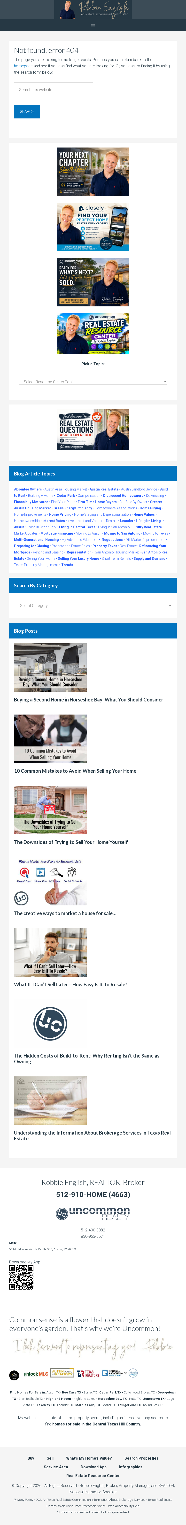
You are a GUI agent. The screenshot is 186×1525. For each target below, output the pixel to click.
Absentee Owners (28, 489)
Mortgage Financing (56, 533)
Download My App (24, 1262)
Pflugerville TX (129, 1405)
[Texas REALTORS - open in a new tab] (88, 1379)
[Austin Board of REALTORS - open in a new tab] (62, 1379)
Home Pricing (60, 514)
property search (87, 1418)
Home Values (144, 514)
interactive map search (143, 1418)
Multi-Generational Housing (36, 540)
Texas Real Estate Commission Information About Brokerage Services (96, 1500)
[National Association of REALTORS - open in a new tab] (114, 1379)
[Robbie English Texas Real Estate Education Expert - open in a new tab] (14, 1379)
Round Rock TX (153, 1405)
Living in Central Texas (77, 527)
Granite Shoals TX (30, 1399)
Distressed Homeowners (123, 496)
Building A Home (40, 496)
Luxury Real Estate (147, 527)
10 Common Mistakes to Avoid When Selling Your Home (75, 771)
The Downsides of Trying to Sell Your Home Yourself (71, 842)
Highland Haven (58, 1399)
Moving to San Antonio (122, 533)
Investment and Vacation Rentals (92, 521)
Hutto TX (135, 1399)
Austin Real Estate (104, 489)
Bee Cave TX (71, 1392)
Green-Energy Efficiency (73, 508)
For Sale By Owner (133, 502)
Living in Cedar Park (41, 527)
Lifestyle (142, 521)
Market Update (25, 533)
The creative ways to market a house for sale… (65, 913)
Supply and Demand (149, 558)
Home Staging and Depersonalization (102, 514)
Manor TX (109, 1405)
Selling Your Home (41, 558)
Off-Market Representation (145, 540)
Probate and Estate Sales (71, 546)
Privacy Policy (23, 1500)
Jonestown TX (153, 1399)
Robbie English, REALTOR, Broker (93, 1182)
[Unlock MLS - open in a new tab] (36, 1379)
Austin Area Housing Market (66, 489)
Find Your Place (63, 502)
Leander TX (65, 1405)
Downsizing (155, 496)
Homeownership (27, 521)
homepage (23, 66)
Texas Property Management (36, 565)
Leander (126, 521)
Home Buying (150, 508)
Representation (79, 552)
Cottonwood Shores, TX (139, 1392)
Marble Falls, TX (87, 1405)
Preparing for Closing (31, 546)
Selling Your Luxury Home (78, 558)
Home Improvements (30, 514)
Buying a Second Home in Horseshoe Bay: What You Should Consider (88, 699)
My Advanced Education (80, 540)
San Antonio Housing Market (117, 552)
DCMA (40, 1500)
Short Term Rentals (116, 558)
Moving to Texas (155, 533)
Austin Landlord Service (139, 489)
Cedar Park (66, 496)
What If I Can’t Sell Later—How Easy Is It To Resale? (70, 984)
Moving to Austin (88, 533)
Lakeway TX (46, 1405)
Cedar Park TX (110, 1392)
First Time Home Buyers (97, 502)
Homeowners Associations (116, 508)
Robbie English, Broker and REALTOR (93, 9)
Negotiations (112, 540)
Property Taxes (105, 546)
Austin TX (53, 1392)
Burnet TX (90, 1392)
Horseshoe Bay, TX (112, 1399)
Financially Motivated (31, 502)
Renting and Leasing (48, 552)
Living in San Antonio (114, 527)
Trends (67, 565)
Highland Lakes (84, 1399)
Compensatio (88, 496)
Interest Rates (53, 521)
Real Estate (128, 546)
